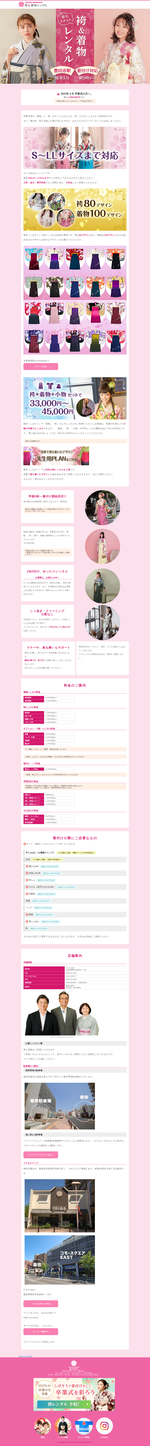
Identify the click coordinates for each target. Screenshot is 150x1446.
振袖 (42, 1437)
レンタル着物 (63, 1437)
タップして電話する (41, 1332)
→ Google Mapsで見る (41, 1304)
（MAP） (81, 1371)
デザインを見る (41, 366)
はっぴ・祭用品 (83, 1437)
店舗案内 (75, 1369)
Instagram (104, 1437)
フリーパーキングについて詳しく (41, 1155)
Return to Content (25, 1356)
